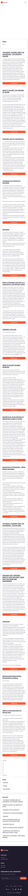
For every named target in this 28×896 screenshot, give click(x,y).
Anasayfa (5, 782)
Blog (11, 886)
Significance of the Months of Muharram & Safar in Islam (11, 831)
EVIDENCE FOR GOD (8, 824)
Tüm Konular (6, 789)
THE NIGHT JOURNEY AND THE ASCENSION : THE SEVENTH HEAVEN (12, 800)
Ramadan (5, 816)
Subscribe (23, 878)
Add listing (3, 867)
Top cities (3, 857)
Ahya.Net (18, 892)
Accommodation (4, 859)
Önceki (4, 760)
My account (3, 865)
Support (15, 886)
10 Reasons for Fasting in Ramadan (13, 813)
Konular (5, 785)
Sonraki (5, 775)
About (7, 886)
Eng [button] (8, 889)
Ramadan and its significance (11, 809)
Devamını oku (14, 83)
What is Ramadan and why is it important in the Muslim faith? (11, 820)
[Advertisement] (14, 24)
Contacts (20, 886)
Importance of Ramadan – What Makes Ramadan (13, 836)
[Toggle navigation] (25, 2)
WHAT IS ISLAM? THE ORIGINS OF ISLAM (12, 805)
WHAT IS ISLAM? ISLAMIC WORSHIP (13, 827)
